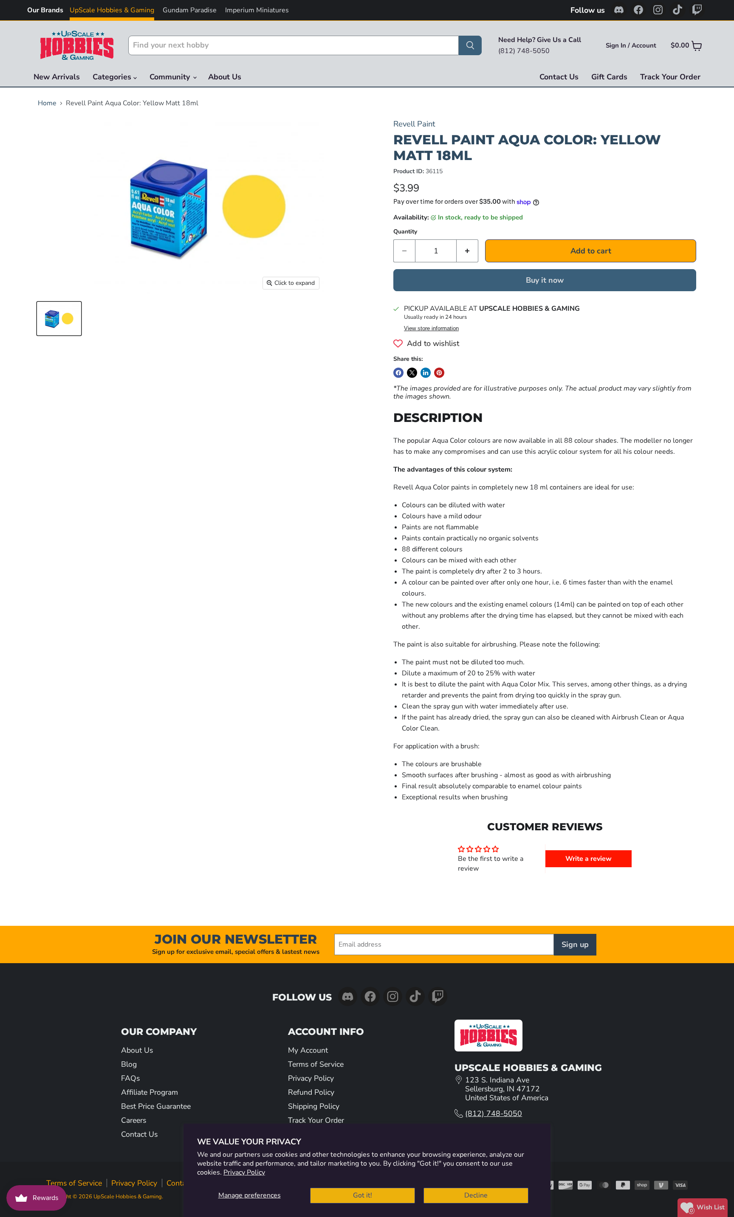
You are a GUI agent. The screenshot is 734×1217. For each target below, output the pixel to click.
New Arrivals (57, 77)
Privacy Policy (244, 1172)
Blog (129, 1064)
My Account (308, 1050)
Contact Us (559, 77)
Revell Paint (414, 123)
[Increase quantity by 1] (467, 251)
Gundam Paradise (190, 10)
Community (171, 77)
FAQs (130, 1078)
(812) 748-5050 (493, 1113)
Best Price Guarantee (156, 1106)
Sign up (575, 944)
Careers (133, 1120)
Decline (476, 1195)
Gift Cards (609, 77)
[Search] (470, 45)
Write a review (588, 858)
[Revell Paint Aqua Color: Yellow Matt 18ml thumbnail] (59, 318)
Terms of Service (316, 1064)
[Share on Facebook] (398, 373)
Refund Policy (311, 1092)
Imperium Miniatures (257, 10)
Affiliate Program (149, 1092)
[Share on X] (412, 373)
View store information (431, 329)
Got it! (362, 1195)
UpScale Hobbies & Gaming (112, 10)
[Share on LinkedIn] (426, 373)
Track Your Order (670, 77)
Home (47, 103)
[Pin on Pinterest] (439, 373)
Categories (113, 77)
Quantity (405, 231)
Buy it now (545, 280)
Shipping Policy (313, 1106)
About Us (224, 77)
